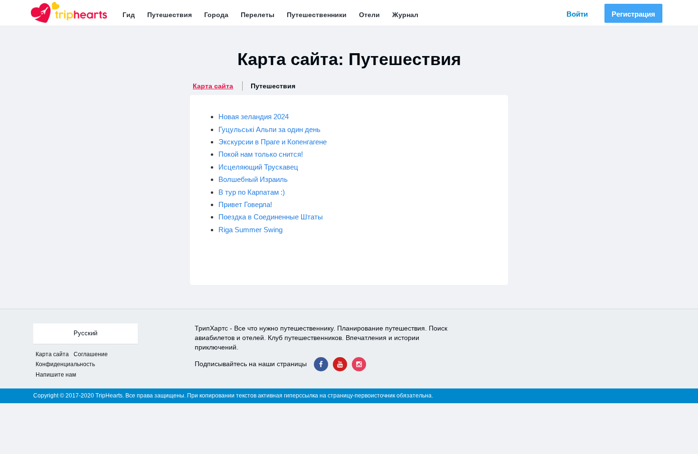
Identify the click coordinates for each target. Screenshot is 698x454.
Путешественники (317, 15)
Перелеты (257, 15)
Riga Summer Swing (250, 230)
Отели (369, 15)
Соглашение (91, 354)
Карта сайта (213, 86)
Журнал (405, 15)
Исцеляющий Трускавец (258, 167)
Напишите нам (56, 374)
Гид (129, 15)
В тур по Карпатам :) (251, 192)
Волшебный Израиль (253, 179)
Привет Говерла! (245, 204)
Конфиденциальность (65, 364)
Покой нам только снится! (260, 154)
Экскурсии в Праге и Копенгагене (272, 142)
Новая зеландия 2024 (253, 117)
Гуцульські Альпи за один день (269, 129)
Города (216, 15)
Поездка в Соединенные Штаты (270, 217)
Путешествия (169, 15)
